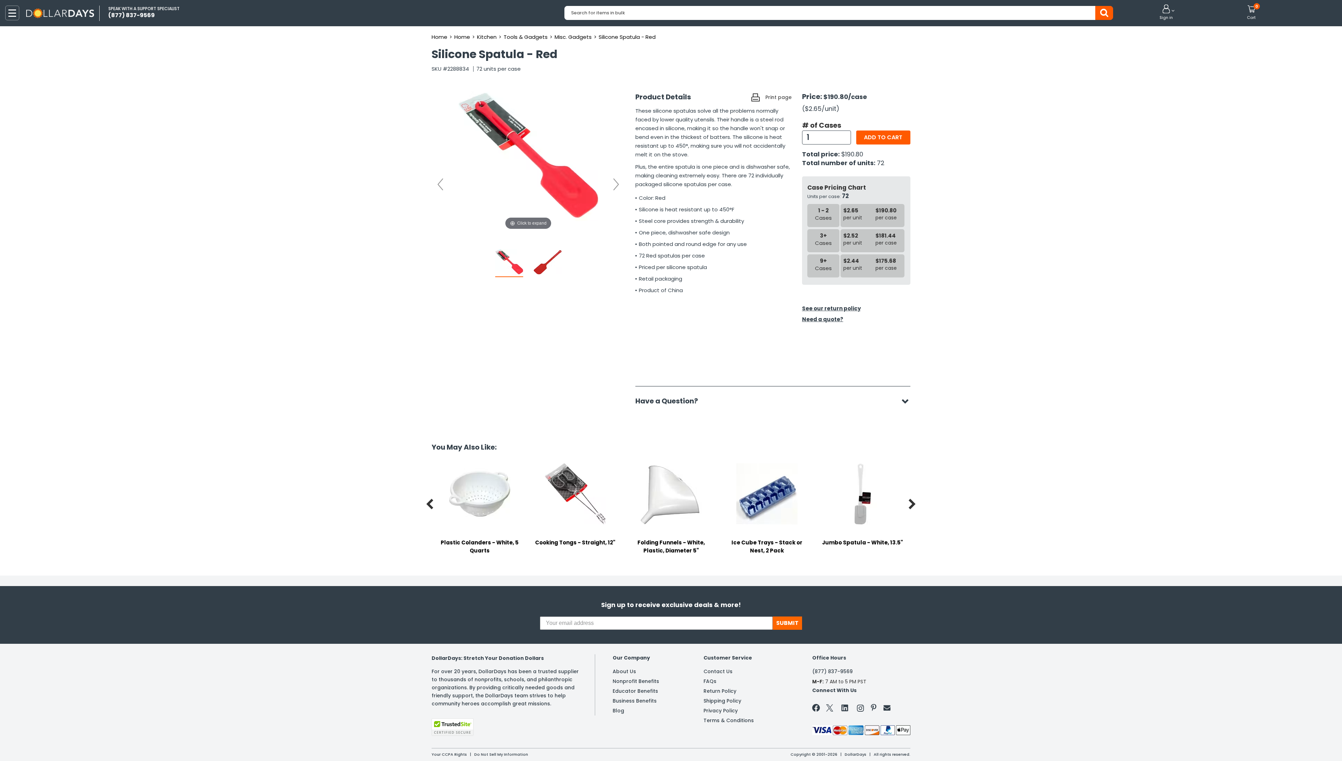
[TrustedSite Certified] (453, 727)
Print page (778, 97)
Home (439, 37)
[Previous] (440, 184)
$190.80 (852, 154)
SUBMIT (787, 623)
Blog (618, 710)
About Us (624, 671)
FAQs (710, 681)
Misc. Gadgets (573, 37)
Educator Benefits (635, 691)
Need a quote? (822, 319)
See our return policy (831, 308)
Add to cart (883, 137)
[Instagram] (860, 709)
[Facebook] (817, 709)
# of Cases (821, 125)
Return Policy (720, 691)
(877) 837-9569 (832, 671)
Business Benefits (635, 700)
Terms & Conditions (729, 720)
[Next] (616, 184)
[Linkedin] (845, 707)
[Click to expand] (528, 161)
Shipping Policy (722, 700)
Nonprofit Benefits (636, 681)
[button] (1166, 13)
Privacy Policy (721, 710)
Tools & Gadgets (526, 37)
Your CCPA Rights (449, 754)
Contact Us (718, 671)
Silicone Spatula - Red (627, 37)
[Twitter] (830, 709)
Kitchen (487, 37)
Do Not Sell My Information (501, 754)
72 (881, 162)
